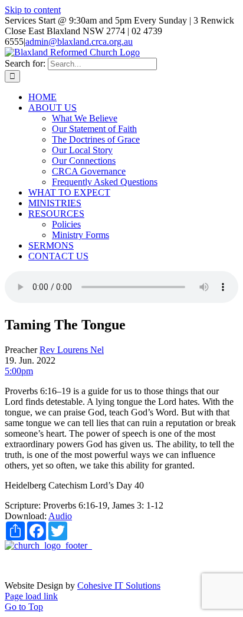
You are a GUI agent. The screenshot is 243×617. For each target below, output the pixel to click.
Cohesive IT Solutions (118, 585)
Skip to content (33, 10)
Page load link (31, 596)
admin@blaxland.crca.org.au (79, 42)
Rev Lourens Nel (72, 350)
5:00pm (19, 371)
